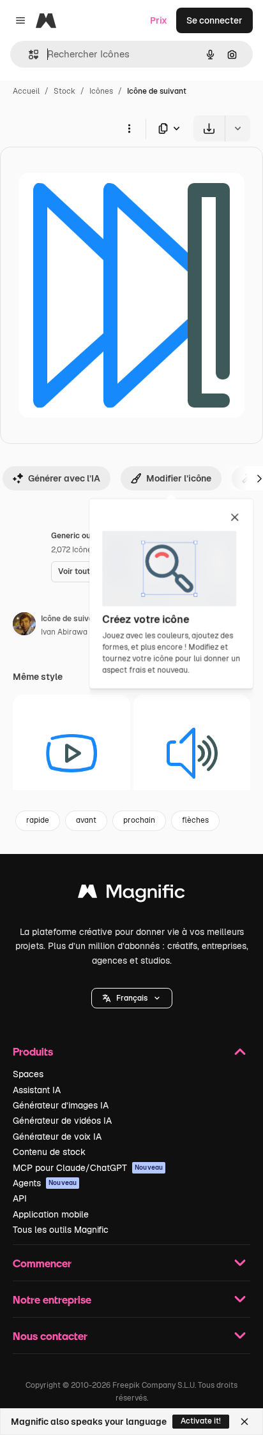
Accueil (26, 91)
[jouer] (71, 753)
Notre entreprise (52, 1299)
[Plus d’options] (129, 128)
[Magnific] (131, 894)
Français (131, 998)
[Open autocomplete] (28, 54)
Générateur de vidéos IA (62, 1120)
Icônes (101, 91)
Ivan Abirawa (64, 632)
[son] (192, 753)
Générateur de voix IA (57, 1136)
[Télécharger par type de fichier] (170, 128)
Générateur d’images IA (61, 1105)
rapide (37, 820)
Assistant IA (37, 1090)
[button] (131, 998)
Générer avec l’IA (64, 478)
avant (86, 820)
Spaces (28, 1074)
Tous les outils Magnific (61, 1229)
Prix (158, 20)
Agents (45, 1183)
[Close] (244, 1421)
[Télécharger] (209, 128)
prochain (139, 820)
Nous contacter (50, 1336)
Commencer (42, 1263)
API (20, 1198)
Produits (33, 1051)
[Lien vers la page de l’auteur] (24, 625)
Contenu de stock (49, 1152)
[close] (234, 517)
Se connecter (214, 20)
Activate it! (201, 1421)
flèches (195, 820)
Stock (64, 91)
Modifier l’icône (178, 478)
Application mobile (51, 1214)
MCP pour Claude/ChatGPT (88, 1168)
